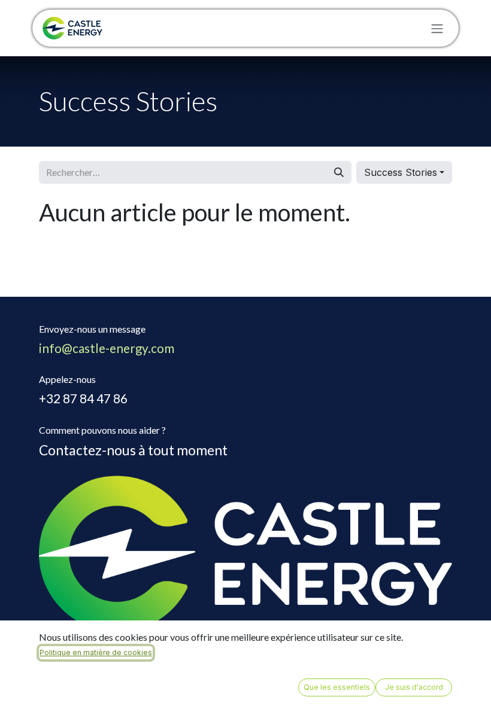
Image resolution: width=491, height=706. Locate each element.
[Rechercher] (338, 172)
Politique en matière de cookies (96, 652)
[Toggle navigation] (437, 28)
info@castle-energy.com (106, 348)
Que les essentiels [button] (337, 687)
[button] (404, 172)
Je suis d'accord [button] (414, 687)
